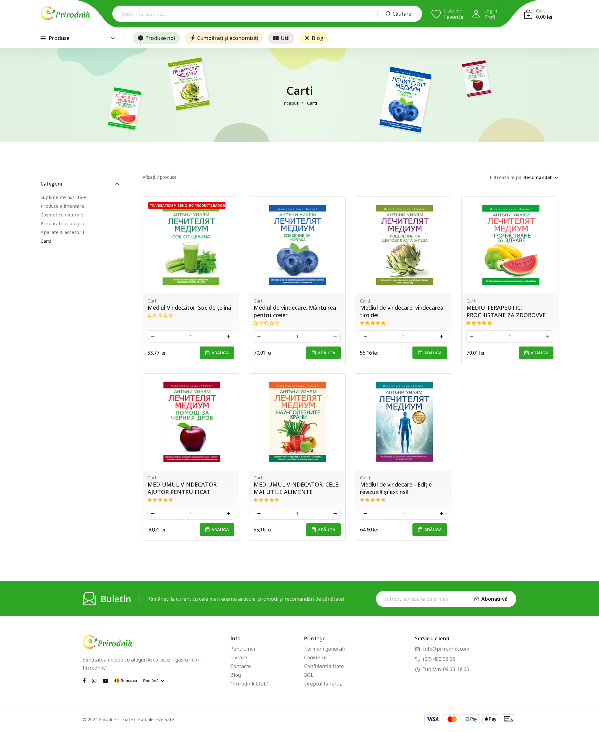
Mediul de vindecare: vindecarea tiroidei (401, 311)
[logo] (65, 13)
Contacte (240, 666)
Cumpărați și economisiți (227, 37)
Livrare (238, 657)
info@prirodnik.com (446, 648)
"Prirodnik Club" (249, 683)
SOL (309, 674)
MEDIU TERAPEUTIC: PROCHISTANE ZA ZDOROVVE (506, 311)
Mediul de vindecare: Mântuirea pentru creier (295, 311)
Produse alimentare (62, 206)
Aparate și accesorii (62, 232)
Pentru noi (242, 648)
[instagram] (94, 680)
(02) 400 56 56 (439, 659)
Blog (317, 37)
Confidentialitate (324, 666)
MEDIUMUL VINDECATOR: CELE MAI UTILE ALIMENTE (296, 488)
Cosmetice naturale (62, 214)
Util (285, 37)
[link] (191, 245)
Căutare (401, 13)
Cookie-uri (316, 657)
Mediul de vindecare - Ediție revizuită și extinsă (396, 488)
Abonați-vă (494, 598)
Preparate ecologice (63, 223)
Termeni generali (324, 648)
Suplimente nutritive (63, 197)
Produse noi (160, 37)
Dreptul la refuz (323, 683)
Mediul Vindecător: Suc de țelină (189, 307)
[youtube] (105, 680)
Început (290, 103)
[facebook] (84, 680)
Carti (46, 241)
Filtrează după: (506, 177)
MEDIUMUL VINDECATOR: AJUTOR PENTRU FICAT (183, 488)
